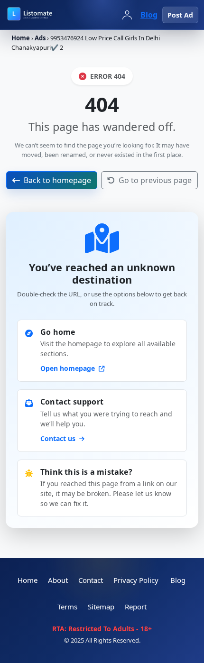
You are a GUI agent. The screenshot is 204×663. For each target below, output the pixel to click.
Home (20, 38)
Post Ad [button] (180, 14)
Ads (40, 38)
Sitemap (101, 606)
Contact (90, 580)
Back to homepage (57, 180)
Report (136, 606)
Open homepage (68, 368)
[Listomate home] (47, 15)
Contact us (58, 438)
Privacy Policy (135, 580)
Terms (67, 606)
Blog (149, 14)
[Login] (127, 14)
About (58, 580)
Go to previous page (155, 180)
